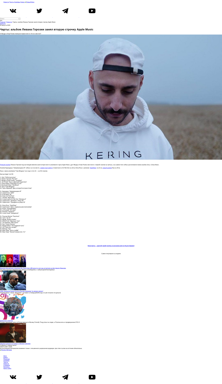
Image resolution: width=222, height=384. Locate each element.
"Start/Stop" (93, 168)
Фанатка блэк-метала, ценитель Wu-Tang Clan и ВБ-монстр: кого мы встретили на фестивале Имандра (33, 268)
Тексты (11, 2)
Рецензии (6, 359)
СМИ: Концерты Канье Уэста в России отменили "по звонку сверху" (21, 291)
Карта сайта (7, 368)
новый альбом (107, 168)
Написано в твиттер (6, 320)
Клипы (22, 2)
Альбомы (17, 2)
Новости (6, 2)
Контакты (6, 367)
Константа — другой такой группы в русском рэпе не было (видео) (111, 246)
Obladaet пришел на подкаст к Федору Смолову (15, 343)
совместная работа (46, 168)
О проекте (6, 365)
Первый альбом (5, 164)
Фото (5, 356)
